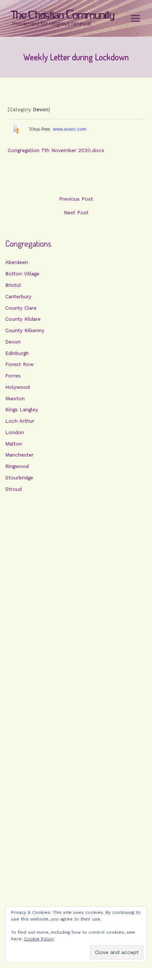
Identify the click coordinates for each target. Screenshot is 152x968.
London (14, 432)
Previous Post (76, 199)
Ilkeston (15, 398)
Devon (13, 342)
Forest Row (19, 364)
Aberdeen (16, 262)
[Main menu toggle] (135, 18)
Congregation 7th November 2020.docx (56, 150)
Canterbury (18, 296)
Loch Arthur (19, 421)
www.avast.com (69, 129)
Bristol (13, 285)
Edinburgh (17, 353)
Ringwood (17, 466)
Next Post (76, 212)
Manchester (19, 455)
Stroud (13, 489)
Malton (13, 444)
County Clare (21, 308)
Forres (13, 376)
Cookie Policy (39, 938)
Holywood (17, 387)
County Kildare (23, 319)
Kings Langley (21, 409)
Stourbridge (19, 478)
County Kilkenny (24, 330)
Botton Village (22, 274)
